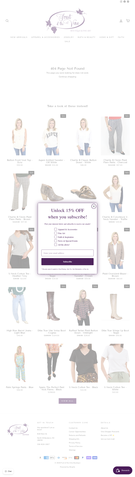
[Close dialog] (93, 206)
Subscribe (67, 261)
